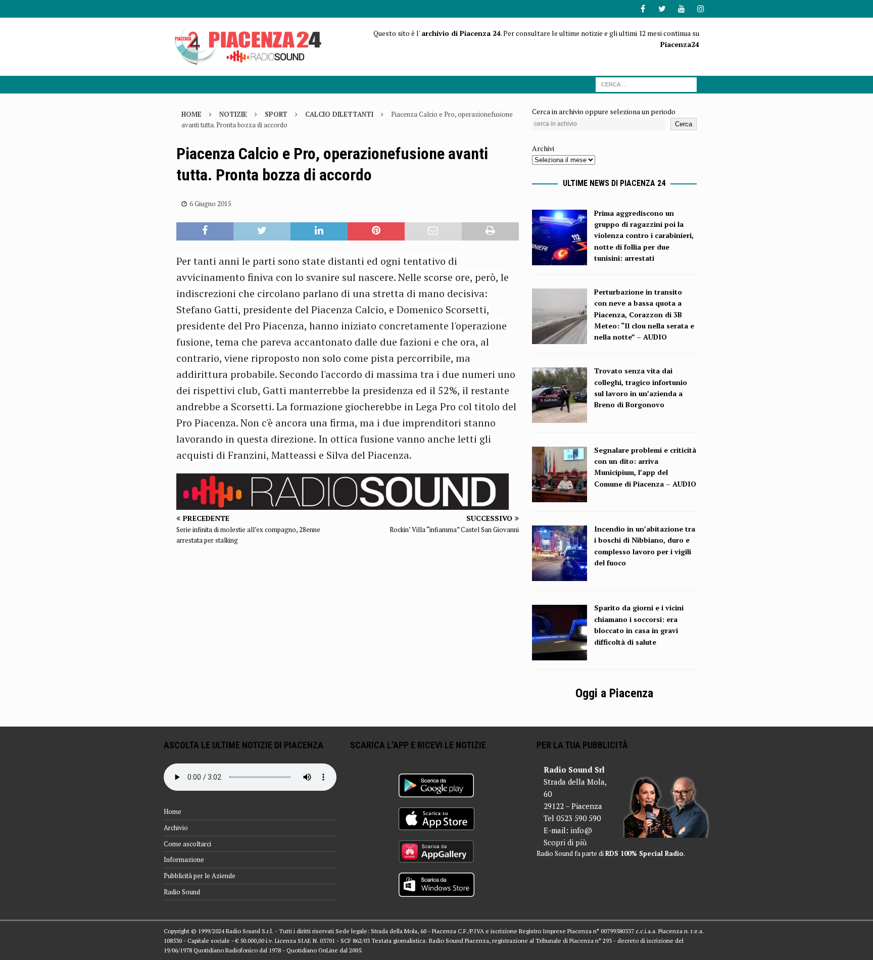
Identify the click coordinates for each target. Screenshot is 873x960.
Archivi (543, 148)
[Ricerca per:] (646, 83)
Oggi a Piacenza (614, 693)
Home (172, 811)
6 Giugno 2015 (210, 203)
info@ (581, 830)
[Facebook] (643, 9)
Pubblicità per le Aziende (199, 875)
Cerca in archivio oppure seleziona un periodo (603, 111)
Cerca (683, 124)
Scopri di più (565, 842)
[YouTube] (681, 9)
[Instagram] (700, 9)
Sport (276, 114)
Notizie (233, 114)
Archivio (176, 827)
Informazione (184, 859)
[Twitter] (662, 9)
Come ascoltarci (187, 843)
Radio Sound (182, 891)
